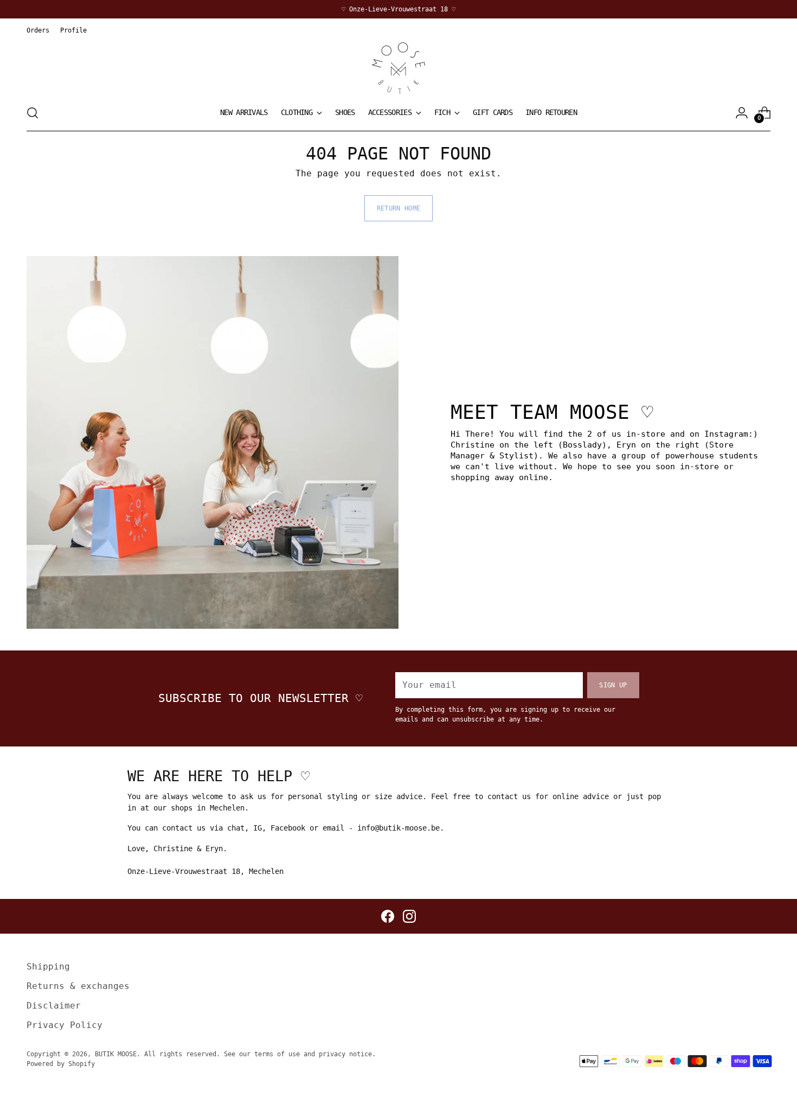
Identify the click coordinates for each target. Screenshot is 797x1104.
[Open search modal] (32, 113)
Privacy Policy (64, 1025)
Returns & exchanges (78, 986)
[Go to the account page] (742, 113)
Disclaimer (54, 1005)
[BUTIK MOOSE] (398, 68)
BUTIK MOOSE (116, 1054)
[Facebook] (387, 916)
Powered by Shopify (61, 1064)
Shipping (48, 966)
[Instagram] (409, 916)
